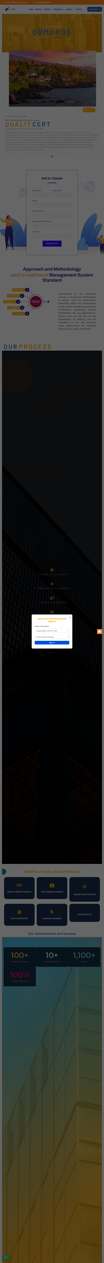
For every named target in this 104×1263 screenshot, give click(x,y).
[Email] (99, 631)
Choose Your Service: (42, 626)
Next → (52, 643)
